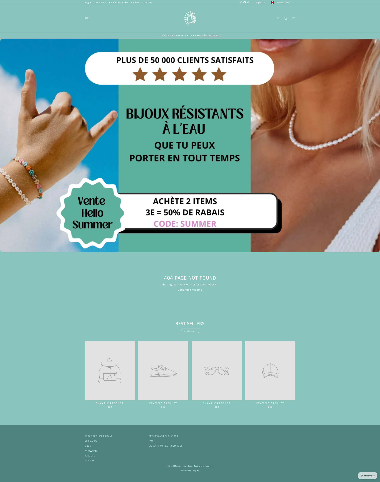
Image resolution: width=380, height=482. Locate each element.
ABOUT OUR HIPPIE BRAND (99, 436)
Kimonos (147, 2)
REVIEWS (89, 460)
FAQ (151, 441)
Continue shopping (190, 289)
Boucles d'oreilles (118, 2)
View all (190, 331)
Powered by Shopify (190, 471)
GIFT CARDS (91, 441)
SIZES (88, 445)
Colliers (135, 2)
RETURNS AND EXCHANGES (163, 436)
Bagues (89, 2)
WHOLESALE (91, 451)
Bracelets (101, 2)
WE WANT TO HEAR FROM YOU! (165, 445)
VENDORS (90, 455)
